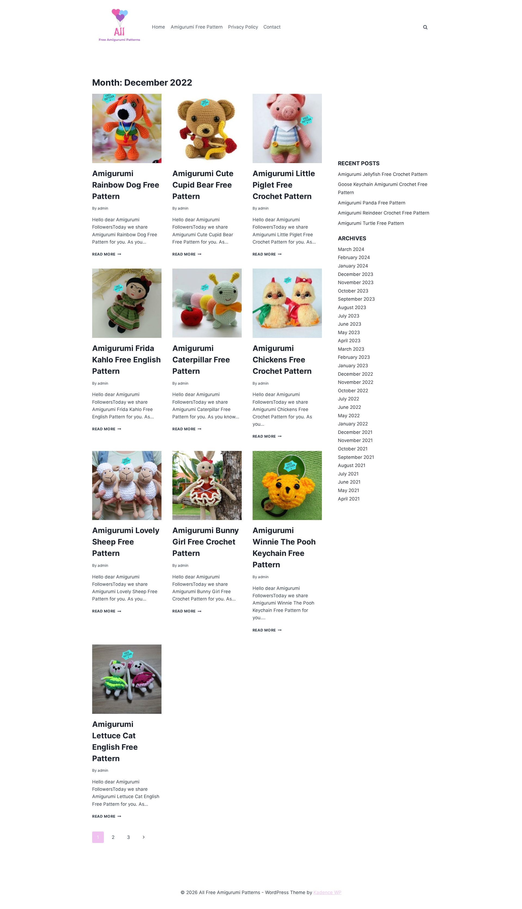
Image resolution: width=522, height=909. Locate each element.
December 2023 (355, 274)
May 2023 (349, 332)
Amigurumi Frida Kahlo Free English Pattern (126, 360)
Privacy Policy (243, 27)
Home (158, 27)
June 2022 (349, 407)
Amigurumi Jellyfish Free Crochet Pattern (382, 174)
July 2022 (348, 398)
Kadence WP (327, 892)
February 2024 (354, 257)
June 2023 (349, 324)
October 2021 (353, 449)
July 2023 (348, 316)
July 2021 (348, 474)
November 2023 (356, 282)
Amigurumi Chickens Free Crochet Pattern (282, 360)
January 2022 (353, 424)
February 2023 (354, 357)
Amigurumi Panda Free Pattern (371, 203)
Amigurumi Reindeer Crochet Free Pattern (383, 213)
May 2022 (349, 415)
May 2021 (348, 490)
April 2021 (349, 499)
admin (103, 208)
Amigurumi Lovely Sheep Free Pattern (125, 542)
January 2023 (353, 365)
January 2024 (353, 266)
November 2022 (355, 382)
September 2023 (356, 299)
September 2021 (356, 457)
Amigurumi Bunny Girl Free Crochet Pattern (205, 542)
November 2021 (355, 440)
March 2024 (351, 249)
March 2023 (351, 349)
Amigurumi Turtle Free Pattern (371, 223)
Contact (272, 27)
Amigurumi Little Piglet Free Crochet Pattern (284, 185)
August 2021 (351, 465)
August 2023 (352, 307)
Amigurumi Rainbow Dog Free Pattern (125, 185)
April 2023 (349, 340)
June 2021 (349, 482)
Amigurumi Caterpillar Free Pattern (201, 360)
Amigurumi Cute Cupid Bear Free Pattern (203, 185)
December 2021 (355, 432)
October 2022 (353, 390)
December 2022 (355, 374)
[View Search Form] (425, 27)
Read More (106, 254)
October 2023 (353, 291)
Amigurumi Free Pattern (197, 27)
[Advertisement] (384, 114)
